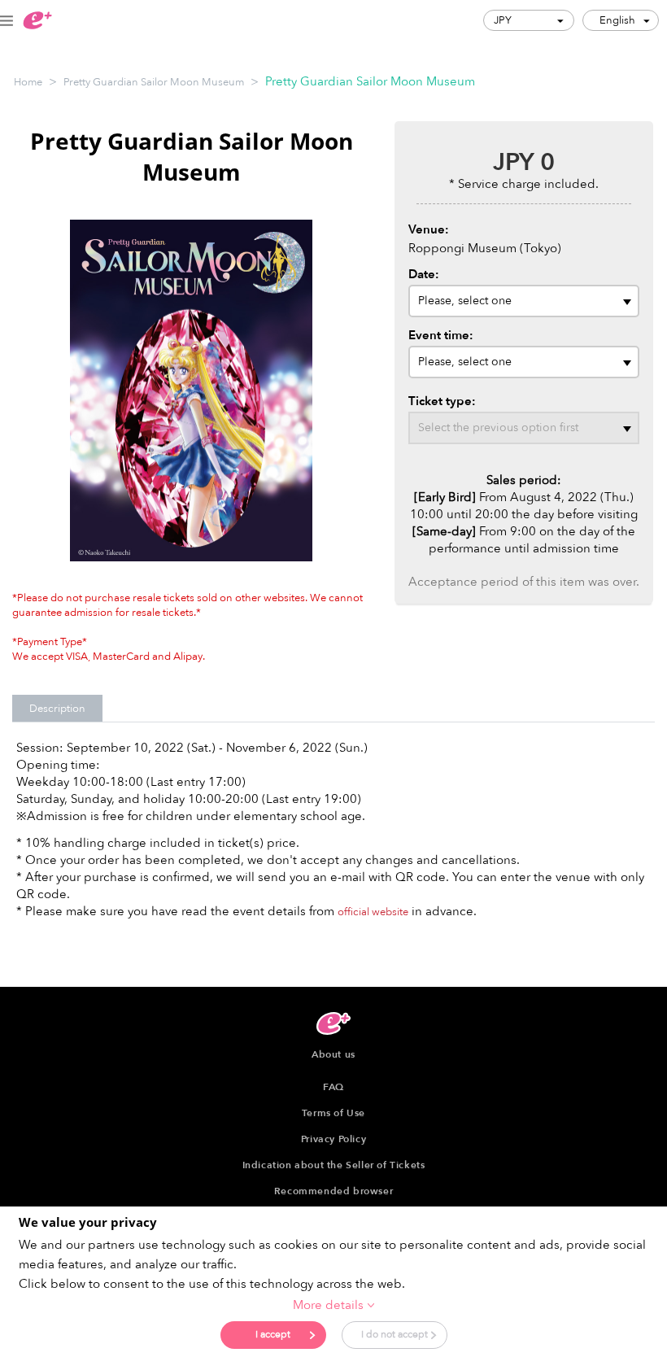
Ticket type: (442, 401)
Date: (423, 274)
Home (28, 82)
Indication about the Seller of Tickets (333, 1165)
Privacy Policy (333, 1138)
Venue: (428, 229)
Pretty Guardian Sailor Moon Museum (153, 82)
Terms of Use (333, 1112)
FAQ (333, 1086)
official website (373, 912)
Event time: (440, 335)
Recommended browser (333, 1191)
